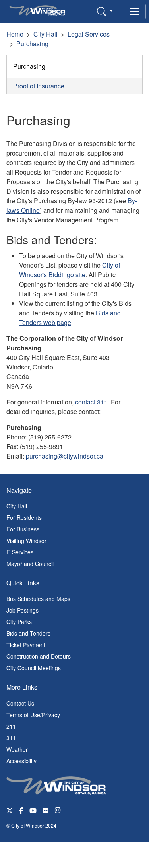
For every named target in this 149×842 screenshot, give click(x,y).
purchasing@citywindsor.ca (64, 456)
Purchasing (32, 43)
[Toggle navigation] (135, 11)
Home (14, 34)
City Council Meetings (33, 668)
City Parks (19, 622)
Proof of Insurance (38, 85)
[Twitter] (9, 810)
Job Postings (22, 610)
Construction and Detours (38, 656)
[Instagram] (58, 810)
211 (11, 726)
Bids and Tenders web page (70, 317)
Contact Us (20, 703)
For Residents (24, 517)
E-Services (19, 552)
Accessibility (21, 761)
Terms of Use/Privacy (33, 715)
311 (11, 738)
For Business (22, 529)
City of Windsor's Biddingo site (69, 270)
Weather (17, 749)
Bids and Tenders (28, 633)
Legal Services (89, 34)
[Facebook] (21, 810)
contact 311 (91, 401)
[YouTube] (33, 810)
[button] (105, 11)
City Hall (45, 34)
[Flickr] (45, 810)
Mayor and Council (30, 564)
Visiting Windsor (26, 540)
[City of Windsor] (56, 784)
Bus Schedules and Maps (38, 599)
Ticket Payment (25, 645)
